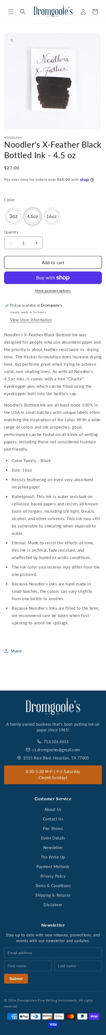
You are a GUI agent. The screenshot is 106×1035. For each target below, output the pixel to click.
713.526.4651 (56, 741)
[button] (11, 12)
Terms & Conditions (53, 885)
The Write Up (53, 857)
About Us (53, 809)
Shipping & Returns (53, 895)
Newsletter (53, 847)
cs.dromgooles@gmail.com (56, 749)
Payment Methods (53, 866)
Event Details (53, 838)
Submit (16, 978)
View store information (31, 319)
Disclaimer (53, 904)
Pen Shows (53, 828)
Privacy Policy (53, 876)
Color (9, 199)
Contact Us (53, 819)
